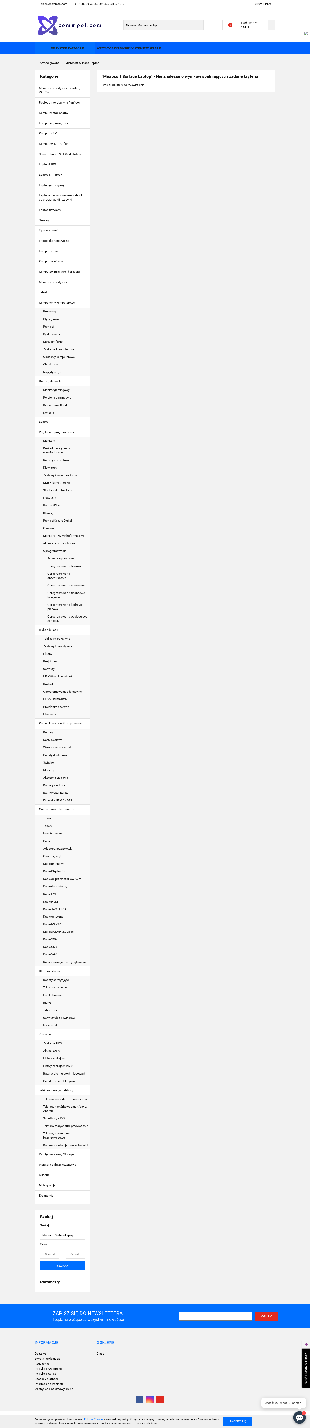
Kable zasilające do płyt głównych (65, 962)
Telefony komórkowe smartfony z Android (65, 1108)
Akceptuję (238, 1421)
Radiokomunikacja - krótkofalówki (65, 1145)
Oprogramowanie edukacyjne (62, 691)
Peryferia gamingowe (57, 397)
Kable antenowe (53, 863)
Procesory (50, 311)
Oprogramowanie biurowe (64, 566)
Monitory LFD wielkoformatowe (63, 535)
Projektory (50, 661)
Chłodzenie (50, 364)
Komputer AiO (48, 133)
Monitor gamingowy (56, 390)
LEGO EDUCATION (55, 699)
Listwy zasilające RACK (58, 1066)
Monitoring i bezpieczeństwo (58, 1164)
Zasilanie (45, 1034)
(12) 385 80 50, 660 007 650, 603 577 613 (99, 3)
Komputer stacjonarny (53, 112)
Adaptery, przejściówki (57, 848)
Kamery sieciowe (54, 785)
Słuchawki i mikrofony (57, 490)
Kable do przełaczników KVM (62, 879)
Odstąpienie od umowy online (54, 1389)
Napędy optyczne (54, 372)
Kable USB (50, 946)
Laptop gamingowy (52, 185)
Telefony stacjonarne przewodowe (65, 1126)
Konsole (48, 412)
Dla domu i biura (50, 971)
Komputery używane (52, 261)
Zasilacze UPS (52, 1043)
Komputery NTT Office (53, 143)
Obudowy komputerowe (59, 357)
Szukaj (62, 1265)
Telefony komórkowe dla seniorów (65, 1099)
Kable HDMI (51, 901)
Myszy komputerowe (56, 482)
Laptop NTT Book (50, 174)
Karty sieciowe (52, 739)
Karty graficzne (53, 341)
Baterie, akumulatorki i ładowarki (65, 1073)
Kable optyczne (53, 916)
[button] (46, 1342)
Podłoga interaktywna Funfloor (59, 102)
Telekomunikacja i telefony (56, 1090)
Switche (48, 762)
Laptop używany (50, 209)
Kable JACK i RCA (54, 909)
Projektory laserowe (56, 706)
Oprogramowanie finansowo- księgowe (66, 595)
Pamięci (48, 326)
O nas (100, 1353)
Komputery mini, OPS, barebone (60, 271)
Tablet (43, 292)
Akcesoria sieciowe (55, 777)
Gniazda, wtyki (52, 856)
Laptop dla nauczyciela (54, 240)
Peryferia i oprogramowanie (57, 432)
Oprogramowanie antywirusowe (58, 575)
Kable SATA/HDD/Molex (58, 931)
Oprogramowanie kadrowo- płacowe (65, 607)
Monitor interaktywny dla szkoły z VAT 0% (61, 90)
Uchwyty (49, 669)
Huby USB (49, 497)
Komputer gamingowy (53, 123)
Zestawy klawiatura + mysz (61, 475)
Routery (48, 732)
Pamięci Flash (52, 505)
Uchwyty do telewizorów (59, 1017)
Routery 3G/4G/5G (55, 792)
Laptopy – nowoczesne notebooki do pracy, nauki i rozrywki (61, 197)
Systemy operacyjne (60, 558)
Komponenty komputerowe (57, 302)
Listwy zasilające (54, 1058)
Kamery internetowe (56, 460)
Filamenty (49, 714)
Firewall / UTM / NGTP (57, 800)
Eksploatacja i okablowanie (57, 809)
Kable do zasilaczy (55, 886)
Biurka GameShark (55, 405)
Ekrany (47, 653)
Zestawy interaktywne (57, 646)
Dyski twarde (52, 334)
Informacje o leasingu (49, 1383)
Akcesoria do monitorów (59, 543)
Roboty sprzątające (56, 980)
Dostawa (41, 1353)
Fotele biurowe (52, 995)
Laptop (44, 421)
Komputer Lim (48, 251)
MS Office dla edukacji (57, 676)
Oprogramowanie (55, 551)
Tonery (48, 826)
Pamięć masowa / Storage (56, 1154)
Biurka (47, 1002)
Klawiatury (50, 467)
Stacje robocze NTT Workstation (60, 154)
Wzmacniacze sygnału (58, 747)
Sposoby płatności (47, 1378)
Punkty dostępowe (55, 755)
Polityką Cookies (93, 1419)
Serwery (44, 220)
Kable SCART (51, 939)
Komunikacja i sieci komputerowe (61, 723)
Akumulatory (51, 1050)
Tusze (47, 818)
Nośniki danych (53, 833)
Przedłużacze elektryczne (59, 1081)
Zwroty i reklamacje (47, 1358)
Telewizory (50, 1010)
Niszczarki (50, 1025)
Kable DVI (49, 894)
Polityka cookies (45, 1373)
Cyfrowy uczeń (49, 230)
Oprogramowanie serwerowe (66, 585)
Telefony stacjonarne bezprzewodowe (56, 1135)
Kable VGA (50, 954)
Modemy (49, 770)
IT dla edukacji (48, 629)
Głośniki (48, 528)
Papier (47, 841)
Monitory (49, 440)
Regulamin (42, 1363)
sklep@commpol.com (54, 3)
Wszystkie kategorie (67, 48)
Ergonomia (46, 1195)
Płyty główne (52, 319)
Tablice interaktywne (56, 638)
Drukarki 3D (50, 684)
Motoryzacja (47, 1185)
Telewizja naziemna (56, 987)
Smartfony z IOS (54, 1118)
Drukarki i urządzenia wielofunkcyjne (57, 450)
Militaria (44, 1175)
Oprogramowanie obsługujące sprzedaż (67, 618)
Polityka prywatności (48, 1368)
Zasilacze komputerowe (58, 349)
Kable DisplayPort (54, 871)
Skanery (48, 513)
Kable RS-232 (52, 924)
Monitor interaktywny (53, 282)
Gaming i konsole (50, 381)
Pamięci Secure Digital (57, 520)
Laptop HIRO (47, 164)
